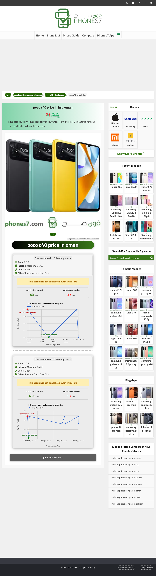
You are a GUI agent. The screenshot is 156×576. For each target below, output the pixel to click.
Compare (88, 35)
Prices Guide (71, 35)
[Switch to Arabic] (118, 34)
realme (130, 145)
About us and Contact (70, 567)
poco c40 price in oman (55, 95)
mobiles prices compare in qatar (126, 497)
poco (53, 234)
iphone (115, 126)
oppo (145, 126)
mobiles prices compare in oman (28, 95)
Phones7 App (106, 35)
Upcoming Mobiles (126, 567)
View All (113, 107)
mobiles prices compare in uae (125, 471)
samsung (130, 126)
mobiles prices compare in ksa (125, 465)
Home (40, 35)
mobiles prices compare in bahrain (127, 504)
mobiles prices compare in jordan (127, 478)
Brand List (53, 35)
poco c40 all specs (53, 457)
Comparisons (146, 567)
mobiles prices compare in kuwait (127, 484)
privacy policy (89, 567)
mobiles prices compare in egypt (126, 458)
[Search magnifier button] (151, 257)
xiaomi (115, 145)
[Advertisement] (78, 65)
